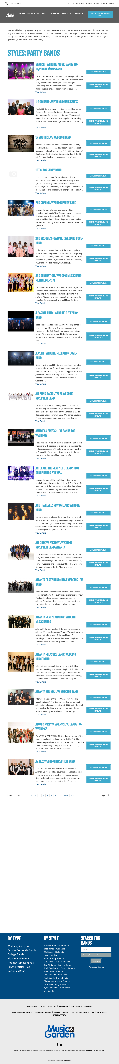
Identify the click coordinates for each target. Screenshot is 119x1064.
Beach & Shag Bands (53, 958)
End (72, 795)
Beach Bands (50, 955)
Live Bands (49, 991)
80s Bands (48, 952)
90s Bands (59, 952)
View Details (40, 92)
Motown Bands (50, 945)
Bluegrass (48, 981)
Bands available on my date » (101, 15)
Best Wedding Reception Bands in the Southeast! (91, 3)
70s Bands (60, 948)
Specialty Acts (59, 1015)
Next (66, 795)
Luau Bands (49, 961)
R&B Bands (64, 945)
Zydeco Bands (50, 987)
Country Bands (64, 965)
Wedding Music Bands (21, 1012)
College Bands (16, 954)
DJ (93, 1012)
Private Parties (16, 967)
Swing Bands (62, 978)
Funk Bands (49, 978)
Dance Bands (50, 974)
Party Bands (62, 974)
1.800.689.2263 (15, 3)
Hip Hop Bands (63, 961)
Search (96, 961)
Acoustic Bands (61, 981)
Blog (43, 1006)
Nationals (101, 1012)
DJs (28, 967)
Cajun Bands (61, 984)
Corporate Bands (26, 950)
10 (60, 795)
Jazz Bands (49, 948)
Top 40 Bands (50, 965)
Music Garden (65, 1061)
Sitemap (88, 1006)
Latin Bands (49, 984)
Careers (52, 1006)
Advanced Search (96, 967)
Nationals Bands (17, 971)
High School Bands (80, 1012)
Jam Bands (61, 968)
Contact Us (76, 1006)
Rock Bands (49, 968)
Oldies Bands (57, 971)
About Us (63, 1006)
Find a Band (32, 1006)
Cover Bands (64, 987)
